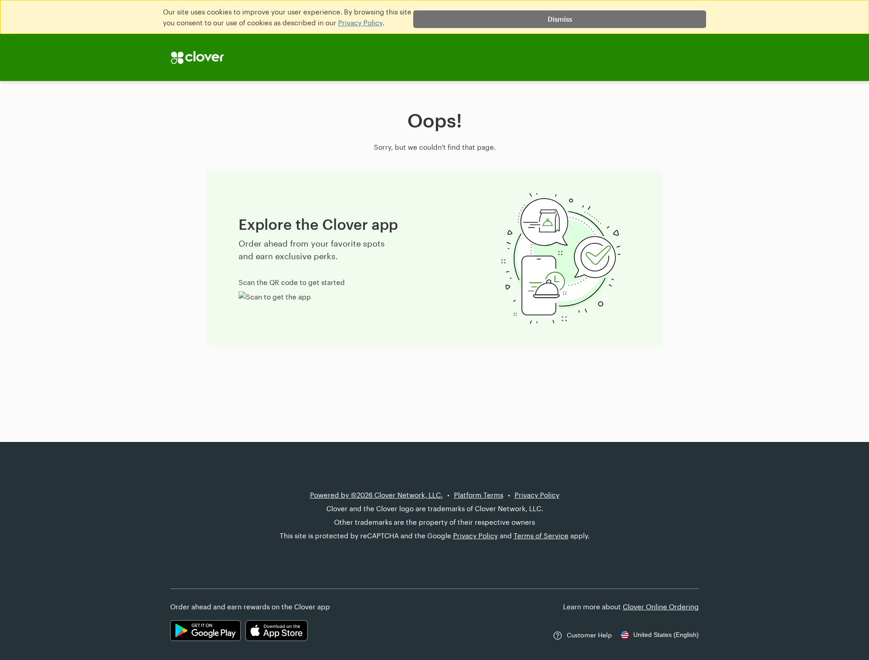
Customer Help (589, 635)
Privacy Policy (360, 23)
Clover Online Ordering (661, 607)
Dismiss (560, 19)
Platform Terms (478, 495)
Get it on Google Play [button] (205, 630)
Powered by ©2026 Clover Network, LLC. (376, 495)
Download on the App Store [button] (276, 630)
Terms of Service (541, 536)
